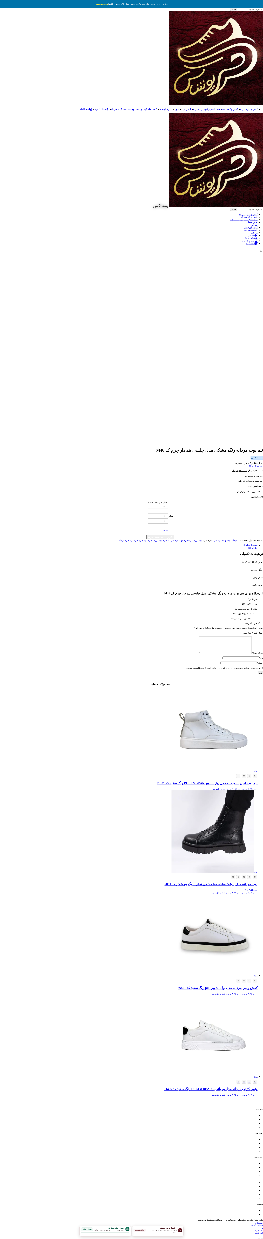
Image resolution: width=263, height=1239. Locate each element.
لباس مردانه (185, 109)
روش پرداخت (252, 1147)
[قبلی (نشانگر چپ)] (262, 1238)
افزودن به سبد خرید (160, 537)
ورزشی (138, 109)
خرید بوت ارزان (160, 540)
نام (261, 658)
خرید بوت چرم (145, 540)
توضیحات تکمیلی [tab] (250, 545)
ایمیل (260, 663)
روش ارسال (253, 1143)
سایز (170, 516)
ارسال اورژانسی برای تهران (246, 1127)
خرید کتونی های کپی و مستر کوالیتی (243, 1179)
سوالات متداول (251, 1151)
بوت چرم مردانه (175, 540)
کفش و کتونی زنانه (229, 109)
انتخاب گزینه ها (218, 789)
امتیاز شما (257, 633)
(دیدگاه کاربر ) (256, 466)
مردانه (234, 540)
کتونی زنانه (253, 1167)
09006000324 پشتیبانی (249, 1123)
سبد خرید (254, 1194)
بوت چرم (188, 540)
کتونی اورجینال (164, 109)
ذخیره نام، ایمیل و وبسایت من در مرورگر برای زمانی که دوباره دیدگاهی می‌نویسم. (223, 668)
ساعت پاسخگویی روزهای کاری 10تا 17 (242, 1119)
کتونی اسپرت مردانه (249, 1164)
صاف (165, 530)
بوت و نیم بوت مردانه (220, 540)
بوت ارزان (197, 540)
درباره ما (254, 1198)
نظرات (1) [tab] (253, 548)
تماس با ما (253, 1116)
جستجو (233, 9)
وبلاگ (255, 1190)
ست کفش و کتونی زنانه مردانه (206, 109)
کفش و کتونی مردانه (248, 109)
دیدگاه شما (257, 653)
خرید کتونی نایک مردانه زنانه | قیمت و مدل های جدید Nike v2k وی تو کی (228, 1214)
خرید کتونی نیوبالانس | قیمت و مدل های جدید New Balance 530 (232, 1211)
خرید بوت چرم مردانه (128, 540)
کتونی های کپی (150, 109)
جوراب (175, 109)
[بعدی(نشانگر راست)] (259, 1238)
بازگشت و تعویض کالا (249, 1140)
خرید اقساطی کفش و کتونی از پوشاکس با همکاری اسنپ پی (233, 1187)
